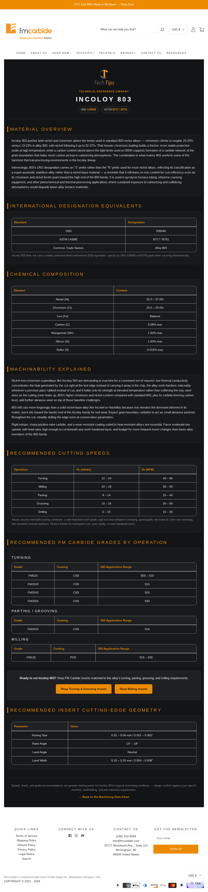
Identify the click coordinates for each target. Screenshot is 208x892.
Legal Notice (26, 854)
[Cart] (201, 29)
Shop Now (60, 53)
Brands (127, 53)
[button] (178, 29)
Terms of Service (26, 836)
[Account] (193, 29)
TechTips (84, 53)
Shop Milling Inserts (133, 689)
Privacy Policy (26, 849)
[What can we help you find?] (129, 29)
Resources (177, 53)
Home (21, 53)
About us (39, 53)
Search (26, 858)
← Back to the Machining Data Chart (104, 796)
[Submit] (162, 29)
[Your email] (175, 838)
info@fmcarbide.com (126, 840)
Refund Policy (26, 845)
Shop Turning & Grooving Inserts (84, 689)
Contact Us (151, 53)
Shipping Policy (26, 840)
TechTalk (107, 53)
